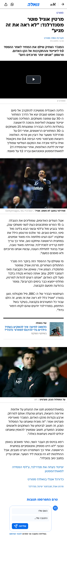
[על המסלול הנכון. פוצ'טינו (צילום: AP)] (33, 375)
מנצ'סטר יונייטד (44, 487)
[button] (52, 4)
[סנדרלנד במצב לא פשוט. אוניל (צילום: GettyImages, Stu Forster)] (33, 186)
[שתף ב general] (6, 4)
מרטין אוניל (58, 487)
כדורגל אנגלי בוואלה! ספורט (46, 479)
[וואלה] (33, 4)
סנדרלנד (32, 487)
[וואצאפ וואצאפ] (12, 4)
